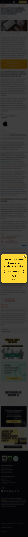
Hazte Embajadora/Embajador (14, 271)
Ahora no (14, 279)
